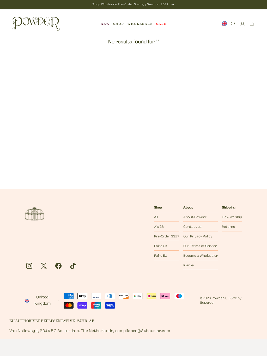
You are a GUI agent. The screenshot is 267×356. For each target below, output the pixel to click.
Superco (207, 302)
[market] (224, 23)
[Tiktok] (73, 266)
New (105, 24)
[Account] (242, 24)
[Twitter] (44, 266)
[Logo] (36, 24)
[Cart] (251, 24)
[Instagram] (29, 266)
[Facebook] (58, 266)
